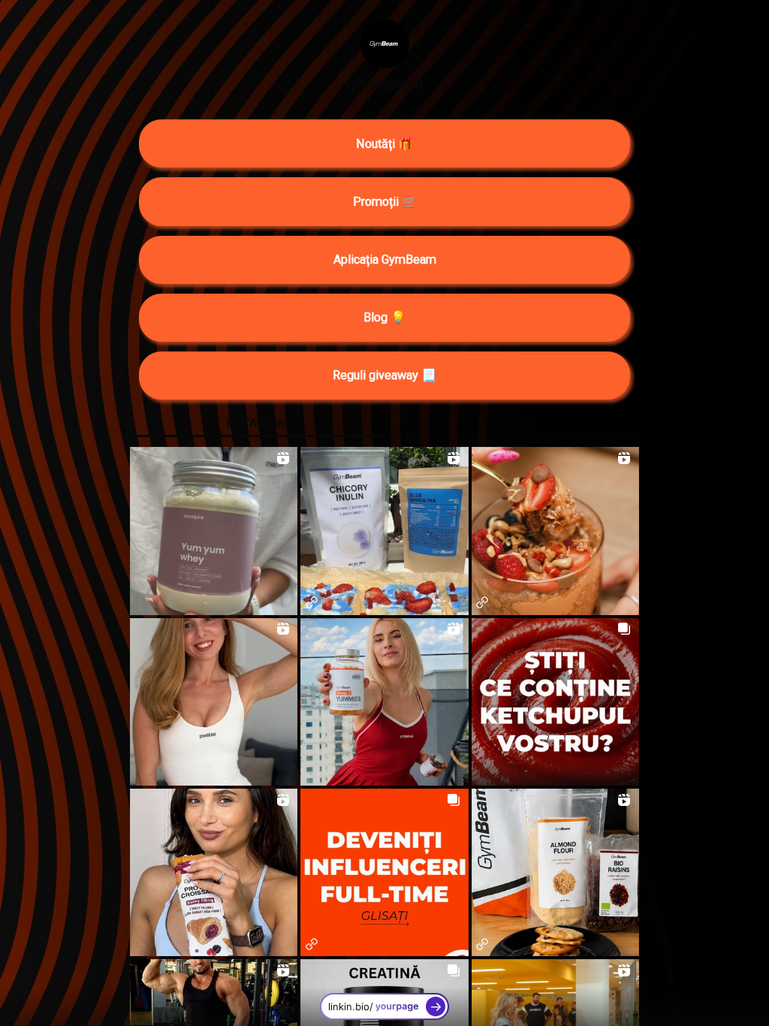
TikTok (512, 423)
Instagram (257, 423)
